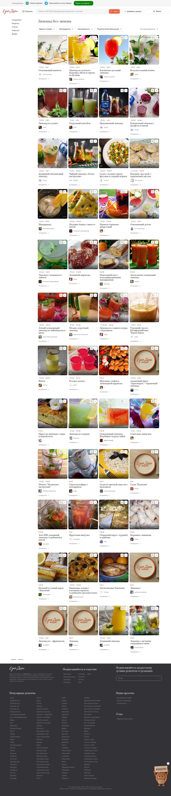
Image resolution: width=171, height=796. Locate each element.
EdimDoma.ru (27, 674)
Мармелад (66, 759)
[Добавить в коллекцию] (64, 37)
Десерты (65, 742)
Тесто (39, 778)
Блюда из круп (89, 720)
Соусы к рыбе (89, 745)
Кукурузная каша (43, 764)
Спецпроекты (122, 703)
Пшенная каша (42, 748)
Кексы (64, 720)
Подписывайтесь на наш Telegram (60, 3)
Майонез (87, 770)
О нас (119, 714)
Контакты (108, 789)
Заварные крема (68, 767)
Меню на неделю (82, 3)
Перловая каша (42, 767)
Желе (64, 762)
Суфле (64, 775)
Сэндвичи (14, 770)
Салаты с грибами (43, 717)
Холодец (13, 778)
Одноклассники (69, 677)
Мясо (12, 731)
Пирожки (65, 712)
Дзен (89, 674)
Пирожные (66, 753)
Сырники (65, 714)
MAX (80, 682)
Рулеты (64, 723)
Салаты (39, 706)
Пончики (65, 731)
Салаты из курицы (43, 712)
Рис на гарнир (89, 723)
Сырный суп (14, 706)
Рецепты (15, 23)
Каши (39, 745)
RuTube (81, 680)
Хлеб (63, 698)
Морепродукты (16, 745)
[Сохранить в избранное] (61, 37)
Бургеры (13, 767)
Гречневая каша (43, 759)
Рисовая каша (42, 753)
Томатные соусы (90, 756)
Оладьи (64, 717)
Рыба (12, 742)
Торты (64, 745)
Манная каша (42, 751)
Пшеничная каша (43, 773)
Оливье (39, 726)
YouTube (81, 674)
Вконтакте (67, 674)
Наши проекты (125, 693)
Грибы (12, 751)
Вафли (64, 728)
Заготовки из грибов (92, 709)
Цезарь (39, 742)
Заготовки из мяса (91, 703)
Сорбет (87, 698)
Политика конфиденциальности (79, 789)
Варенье (87, 728)
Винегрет (40, 728)
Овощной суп (15, 712)
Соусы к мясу (89, 739)
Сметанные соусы (91, 759)
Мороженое (66, 751)
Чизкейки (65, 756)
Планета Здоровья (36, 3)
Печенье (65, 709)
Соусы (86, 737)
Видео (14, 34)
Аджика (87, 764)
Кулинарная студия (124, 698)
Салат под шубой (43, 737)
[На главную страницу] (10, 11)
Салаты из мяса (42, 709)
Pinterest (66, 682)
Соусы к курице (90, 742)
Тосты (39, 698)
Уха (11, 723)
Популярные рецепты (22, 693)
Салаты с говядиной (44, 714)
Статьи (15, 27)
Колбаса (13, 756)
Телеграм (67, 680)
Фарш (12, 739)
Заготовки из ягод (91, 712)
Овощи (12, 748)
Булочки (65, 734)
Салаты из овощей (44, 723)
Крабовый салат (43, 734)
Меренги (65, 778)
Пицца (64, 701)
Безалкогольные (90, 778)
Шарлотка (65, 737)
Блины (64, 706)
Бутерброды (14, 762)
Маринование (89, 726)
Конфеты (65, 748)
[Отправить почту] (159, 678)
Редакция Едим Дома (125, 719)
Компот (87, 734)
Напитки (87, 773)
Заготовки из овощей (92, 706)
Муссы (64, 764)
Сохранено (16, 20)
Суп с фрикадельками (18, 717)
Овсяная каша (42, 756)
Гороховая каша (43, 770)
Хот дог (13, 773)
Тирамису (65, 770)
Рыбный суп (14, 709)
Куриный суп (15, 701)
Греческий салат (43, 731)
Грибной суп (15, 703)
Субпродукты (15, 737)
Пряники (65, 739)
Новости (15, 30)
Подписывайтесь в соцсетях (80, 669)
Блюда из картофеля (92, 717)
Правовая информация (97, 789)
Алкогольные (89, 775)
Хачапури (65, 726)
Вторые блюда (15, 728)
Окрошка (13, 726)
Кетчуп (86, 767)
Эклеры (64, 773)
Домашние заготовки (92, 701)
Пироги (65, 703)
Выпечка (40, 775)
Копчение (87, 714)
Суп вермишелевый (17, 714)
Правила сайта (64, 789)
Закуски (13, 753)
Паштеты (13, 764)
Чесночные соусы (91, 762)
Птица (12, 734)
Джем (86, 731)
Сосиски (13, 759)
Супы (12, 698)
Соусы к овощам (90, 748)
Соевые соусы (89, 753)
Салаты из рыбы (43, 720)
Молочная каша (42, 762)
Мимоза (40, 739)
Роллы (39, 703)
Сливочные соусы (91, 751)
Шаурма (13, 775)
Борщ (12, 720)
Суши (39, 701)
